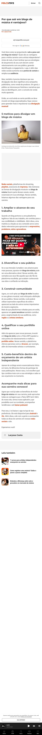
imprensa (24, 187)
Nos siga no (16, 46)
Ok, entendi (21, 720)
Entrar (33, 3)
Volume (39, 726)
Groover (25, 344)
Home (4, 733)
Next (34, 726)
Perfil (12, 733)
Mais (38, 733)
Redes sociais (7, 184)
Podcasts (29, 733)
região (4, 318)
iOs (3, 416)
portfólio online (8, 341)
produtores (6, 229)
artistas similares (16, 318)
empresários (34, 226)
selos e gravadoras (18, 229)
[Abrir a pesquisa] (39, 3)
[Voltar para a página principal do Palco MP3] (8, 3)
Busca (21, 733)
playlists (5, 187)
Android (33, 413)
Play (28, 726)
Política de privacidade (26, 716)
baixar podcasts (21, 405)
